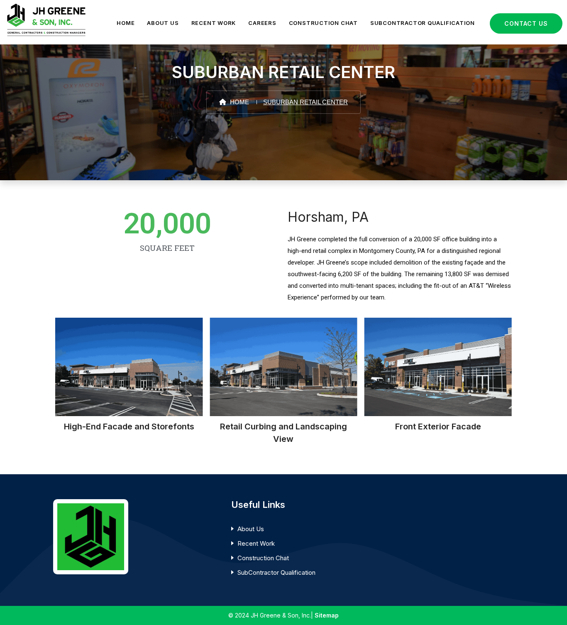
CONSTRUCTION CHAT (323, 23)
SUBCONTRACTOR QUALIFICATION (422, 23)
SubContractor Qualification (276, 572)
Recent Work (256, 543)
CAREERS (262, 23)
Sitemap (327, 615)
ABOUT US (162, 23)
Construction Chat (263, 558)
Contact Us (526, 23)
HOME (125, 23)
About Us (250, 529)
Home (238, 101)
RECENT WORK (213, 23)
